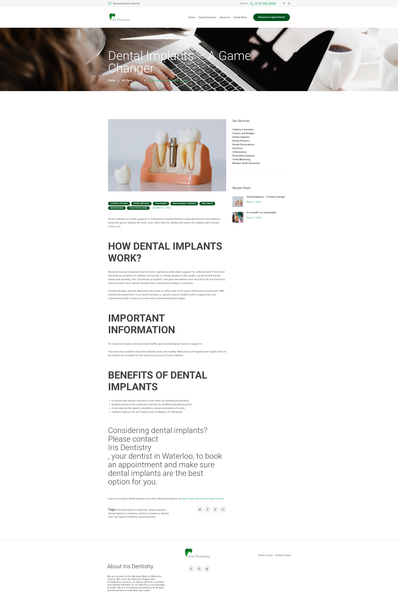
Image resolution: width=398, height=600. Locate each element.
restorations (116, 208)
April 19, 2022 (254, 217)
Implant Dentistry (127, 516)
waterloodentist (146, 516)
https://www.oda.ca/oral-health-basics (202, 498)
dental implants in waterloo (123, 513)
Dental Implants (141, 203)
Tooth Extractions (138, 208)
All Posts (127, 80)
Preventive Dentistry (243, 155)
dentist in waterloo (149, 513)
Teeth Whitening (241, 159)
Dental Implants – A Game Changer (265, 196)
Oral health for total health (261, 212)
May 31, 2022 (163, 207)
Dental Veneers (241, 140)
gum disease (161, 203)
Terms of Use (265, 555)
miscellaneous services (184, 203)
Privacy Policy (283, 555)
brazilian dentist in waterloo (132, 509)
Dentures (237, 148)
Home (111, 80)
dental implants (157, 509)
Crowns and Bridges (243, 133)
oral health (207, 203)
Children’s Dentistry (243, 129)
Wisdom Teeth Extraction (246, 163)
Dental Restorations (243, 144)
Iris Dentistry (129, 447)
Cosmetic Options (119, 203)
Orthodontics (239, 152)
